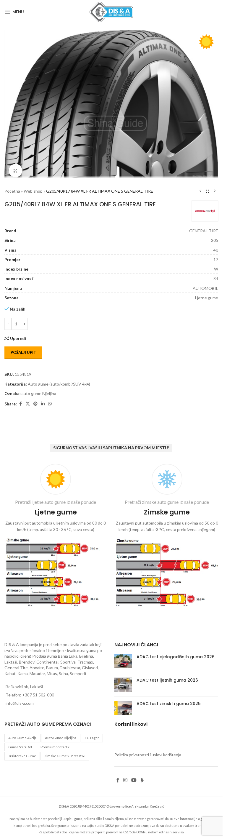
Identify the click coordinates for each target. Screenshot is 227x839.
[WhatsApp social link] (49, 401)
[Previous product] (200, 188)
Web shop (33, 188)
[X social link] (28, 401)
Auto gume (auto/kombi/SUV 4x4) (59, 380)
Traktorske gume (22, 756)
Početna (12, 188)
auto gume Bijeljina (39, 390)
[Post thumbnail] (123, 661)
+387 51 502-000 (38, 694)
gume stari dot (20, 747)
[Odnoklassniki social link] (142, 780)
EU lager (92, 738)
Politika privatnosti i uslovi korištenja (147, 754)
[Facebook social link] (20, 401)
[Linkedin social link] (42, 401)
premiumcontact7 (54, 747)
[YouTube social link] (134, 780)
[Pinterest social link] (35, 401)
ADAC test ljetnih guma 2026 (167, 680)
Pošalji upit (23, 349)
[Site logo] (111, 11)
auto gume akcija (22, 738)
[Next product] (214, 188)
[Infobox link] (55, 536)
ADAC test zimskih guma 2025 (169, 704)
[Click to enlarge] (15, 167)
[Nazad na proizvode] (207, 188)
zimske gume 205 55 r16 (64, 756)
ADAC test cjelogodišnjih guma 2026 (176, 657)
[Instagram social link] (125, 780)
